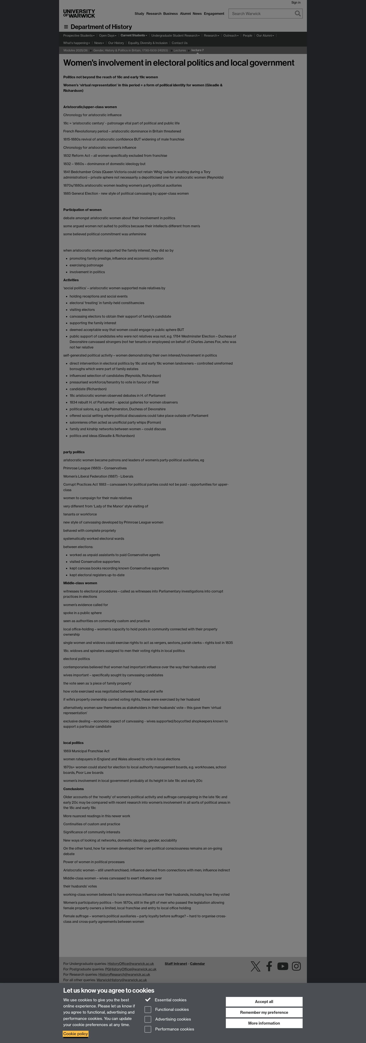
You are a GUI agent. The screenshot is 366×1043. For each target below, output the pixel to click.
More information (264, 1023)
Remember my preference (264, 1012)
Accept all (264, 1001)
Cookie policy (75, 1033)
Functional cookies (171, 1009)
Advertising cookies (172, 1019)
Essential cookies (170, 1000)
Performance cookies (174, 1029)
